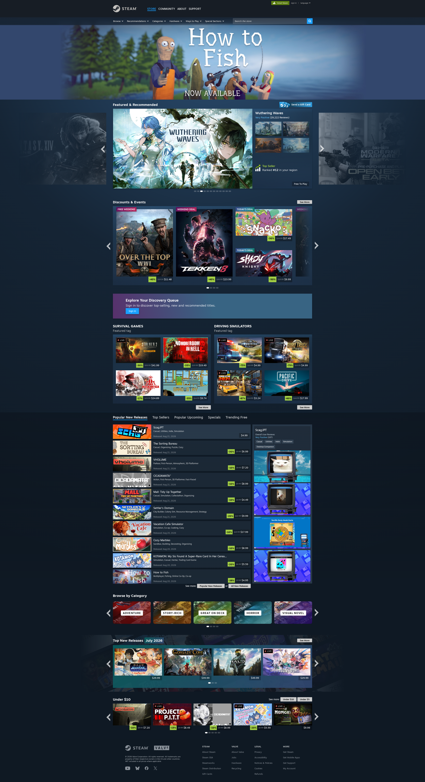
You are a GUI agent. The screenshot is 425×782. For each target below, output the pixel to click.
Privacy (258, 752)
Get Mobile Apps (291, 757)
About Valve (238, 752)
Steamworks (208, 763)
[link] (282, 184)
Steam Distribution (211, 768)
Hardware (236, 763)
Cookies (258, 768)
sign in (294, 3)
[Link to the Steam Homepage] (125, 11)
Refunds (259, 774)
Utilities (269, 441)
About (181, 8)
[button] (118, 21)
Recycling (236, 768)
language (304, 3)
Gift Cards (207, 774)
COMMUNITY (166, 8)
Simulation (287, 441)
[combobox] (270, 21)
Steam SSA (207, 757)
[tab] (130, 417)
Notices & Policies (263, 763)
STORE (151, 8)
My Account (289, 768)
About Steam (208, 752)
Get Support (289, 763)
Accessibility (261, 757)
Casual (259, 441)
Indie (278, 441)
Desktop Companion (265, 447)
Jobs (234, 757)
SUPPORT (195, 8)
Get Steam (288, 752)
